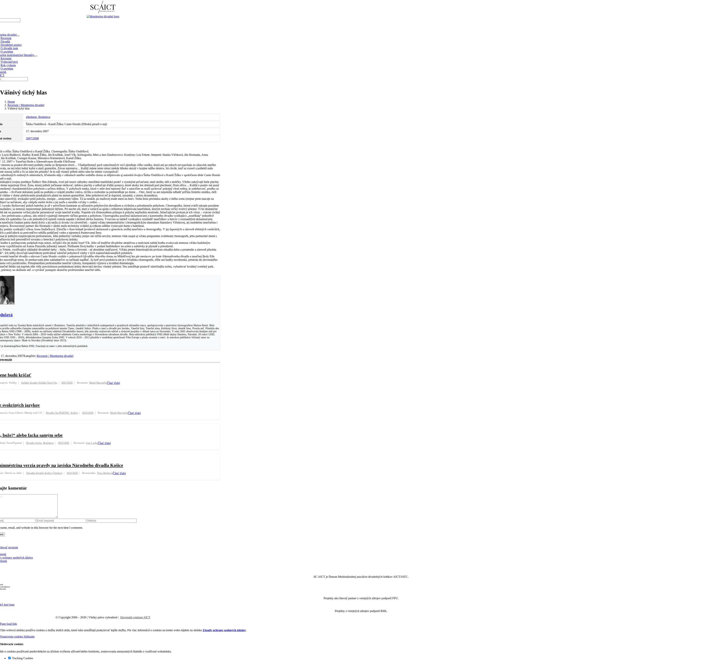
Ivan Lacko (92, 443)
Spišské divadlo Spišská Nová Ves (39, 382)
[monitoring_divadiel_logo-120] (103, 16)
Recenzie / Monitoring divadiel (55, 355)
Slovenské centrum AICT (135, 617)
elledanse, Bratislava (38, 117)
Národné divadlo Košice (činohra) (44, 473)
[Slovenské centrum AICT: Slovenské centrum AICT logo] (103, 13)
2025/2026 (67, 382)
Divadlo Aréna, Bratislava (40, 443)
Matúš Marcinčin (98, 382)
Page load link (8, 623)
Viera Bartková (105, 473)
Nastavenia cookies (12, 636)
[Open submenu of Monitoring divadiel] (18, 35)
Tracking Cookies (22, 658)
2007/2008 (32, 138)
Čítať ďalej (113, 383)
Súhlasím (29, 636)
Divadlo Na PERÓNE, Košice (62, 412)
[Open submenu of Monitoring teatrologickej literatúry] (35, 56)
